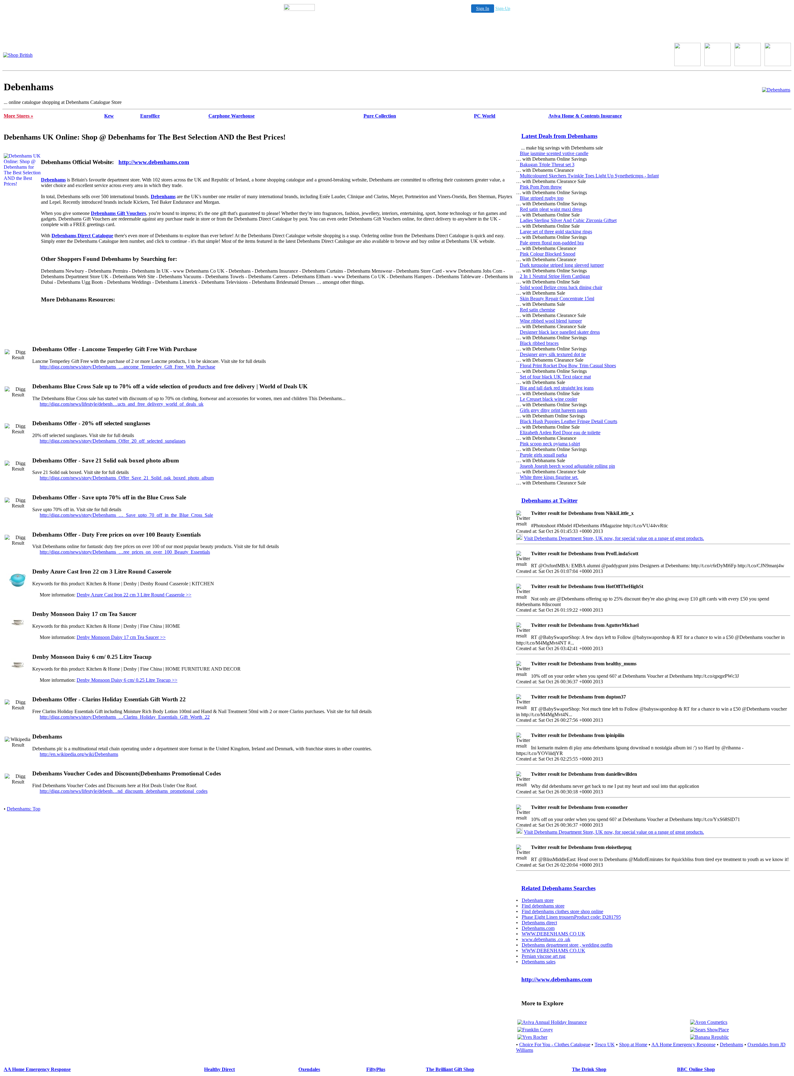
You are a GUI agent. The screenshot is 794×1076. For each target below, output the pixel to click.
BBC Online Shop (696, 1069)
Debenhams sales (538, 961)
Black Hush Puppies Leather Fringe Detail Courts (568, 421)
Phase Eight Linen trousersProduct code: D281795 (571, 917)
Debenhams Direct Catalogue (82, 235)
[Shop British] (18, 55)
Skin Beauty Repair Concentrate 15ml (557, 298)
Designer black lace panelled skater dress (560, 332)
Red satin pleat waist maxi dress (551, 209)
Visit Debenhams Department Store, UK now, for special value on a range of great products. (614, 538)
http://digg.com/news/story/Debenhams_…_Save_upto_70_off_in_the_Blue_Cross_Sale (126, 515)
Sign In (482, 8)
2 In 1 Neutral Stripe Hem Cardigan (555, 276)
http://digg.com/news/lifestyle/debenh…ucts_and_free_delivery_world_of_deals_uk (121, 404)
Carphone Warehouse (231, 115)
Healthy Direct (219, 1069)
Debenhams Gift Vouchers (118, 213)
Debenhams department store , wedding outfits (567, 945)
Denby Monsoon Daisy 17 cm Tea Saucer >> (121, 637)
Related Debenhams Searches (558, 888)
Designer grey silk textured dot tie (553, 354)
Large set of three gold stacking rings (556, 231)
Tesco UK (605, 1044)
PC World (484, 115)
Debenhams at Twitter (549, 500)
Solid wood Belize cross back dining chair (561, 287)
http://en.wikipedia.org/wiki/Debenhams (79, 754)
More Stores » (18, 115)
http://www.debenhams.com (153, 162)
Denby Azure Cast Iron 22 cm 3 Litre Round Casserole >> (134, 594)
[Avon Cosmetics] (708, 1022)
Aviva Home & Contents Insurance (585, 115)
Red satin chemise (537, 309)
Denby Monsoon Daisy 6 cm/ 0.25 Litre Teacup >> (127, 680)
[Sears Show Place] (709, 1029)
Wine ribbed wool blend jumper (551, 321)
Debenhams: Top (23, 808)
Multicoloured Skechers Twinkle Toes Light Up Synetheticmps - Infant (589, 175)
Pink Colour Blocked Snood (547, 254)
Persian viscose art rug (543, 956)
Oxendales (309, 1069)
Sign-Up (502, 8)
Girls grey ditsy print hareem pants (553, 410)
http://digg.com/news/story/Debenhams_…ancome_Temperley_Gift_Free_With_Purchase (127, 366)
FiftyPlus (375, 1069)
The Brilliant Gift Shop (450, 1069)
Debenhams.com (538, 928)
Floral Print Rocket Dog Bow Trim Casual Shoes (568, 365)
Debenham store (538, 900)
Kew (109, 115)
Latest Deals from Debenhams (559, 136)
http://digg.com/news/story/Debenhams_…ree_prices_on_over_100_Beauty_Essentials (125, 552)
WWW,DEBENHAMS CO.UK (553, 950)
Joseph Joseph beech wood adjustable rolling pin (567, 466)
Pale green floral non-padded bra (552, 242)
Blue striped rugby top (542, 198)
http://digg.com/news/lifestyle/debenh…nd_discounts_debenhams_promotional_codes (123, 791)
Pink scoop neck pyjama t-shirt (550, 443)
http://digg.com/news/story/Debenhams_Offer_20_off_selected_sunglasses (112, 441)
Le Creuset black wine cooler (548, 399)
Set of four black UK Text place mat (555, 376)
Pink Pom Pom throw (541, 187)
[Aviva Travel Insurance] (552, 1022)
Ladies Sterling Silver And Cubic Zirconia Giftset (568, 220)
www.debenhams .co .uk (546, 939)
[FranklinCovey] (535, 1029)
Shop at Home (633, 1044)
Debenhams (53, 179)
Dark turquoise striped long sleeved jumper (562, 265)
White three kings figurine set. (549, 477)
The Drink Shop (589, 1069)
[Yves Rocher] (532, 1037)
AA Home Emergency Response (683, 1044)
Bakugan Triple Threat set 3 (547, 164)
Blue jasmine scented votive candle (554, 153)
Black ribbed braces (539, 343)
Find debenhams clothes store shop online (562, 911)
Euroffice (150, 115)
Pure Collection (380, 115)
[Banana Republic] (709, 1037)
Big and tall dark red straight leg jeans (557, 388)
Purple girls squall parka (543, 455)
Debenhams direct (539, 922)
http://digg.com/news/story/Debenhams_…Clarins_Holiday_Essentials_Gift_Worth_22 (125, 717)
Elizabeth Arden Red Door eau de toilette (560, 432)
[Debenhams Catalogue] (776, 89)
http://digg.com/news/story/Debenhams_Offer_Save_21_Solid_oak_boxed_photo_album (127, 477)
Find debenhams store (543, 906)
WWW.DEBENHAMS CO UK (553, 933)
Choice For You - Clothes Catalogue (554, 1044)
